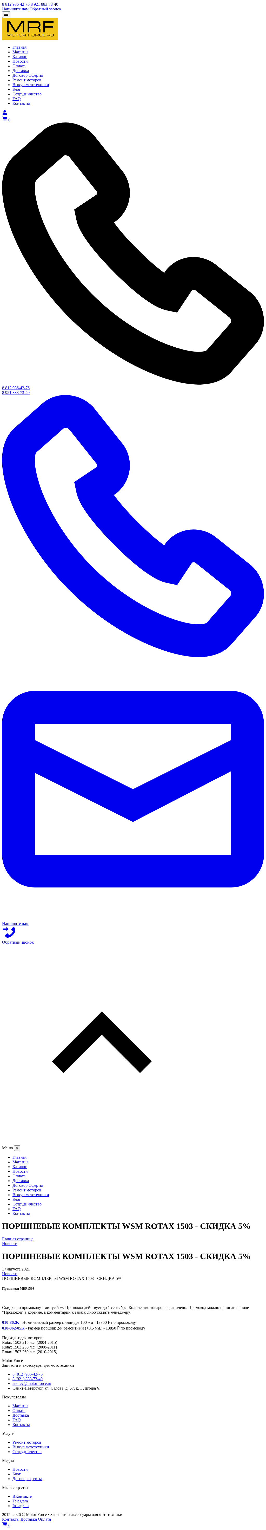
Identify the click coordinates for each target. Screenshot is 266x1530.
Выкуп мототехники (30, 1447)
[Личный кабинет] (4, 114)
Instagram (20, 1505)
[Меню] (6, 14)
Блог (16, 1474)
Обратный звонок (45, 9)
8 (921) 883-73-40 (27, 1379)
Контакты (21, 1424)
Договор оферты (27, 1478)
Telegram (20, 1501)
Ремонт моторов (26, 1442)
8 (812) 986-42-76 (27, 1374)
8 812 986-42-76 (16, 4)
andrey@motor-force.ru (31, 1383)
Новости (20, 1469)
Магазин (20, 1406)
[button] (133, 1045)
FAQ (16, 1420)
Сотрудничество (27, 1451)
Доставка (20, 1415)
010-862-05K (13, 1328)
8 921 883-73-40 (44, 4)
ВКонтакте (22, 1496)
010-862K (10, 1322)
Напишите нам (15, 9)
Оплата (18, 1410)
